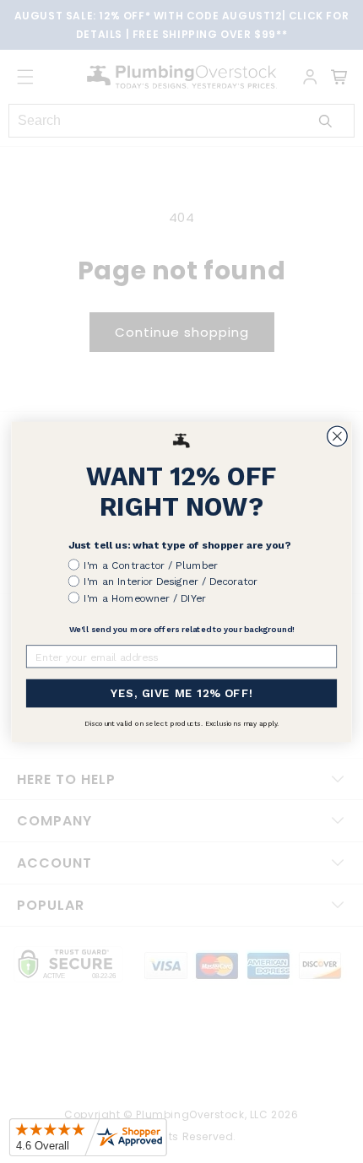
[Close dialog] (338, 436)
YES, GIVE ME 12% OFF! (182, 693)
